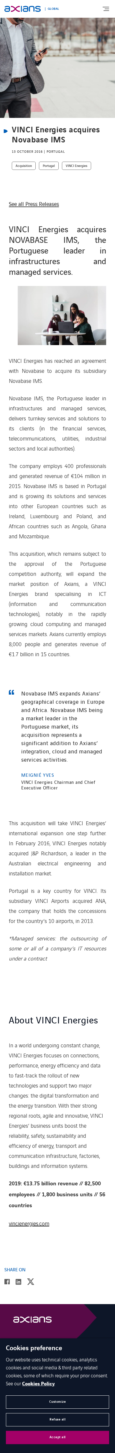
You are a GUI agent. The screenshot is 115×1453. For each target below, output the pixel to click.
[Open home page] (22, 9)
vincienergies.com (29, 1223)
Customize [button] (57, 1402)
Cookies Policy (38, 1384)
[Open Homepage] (32, 1321)
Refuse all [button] (57, 1419)
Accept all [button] (58, 1437)
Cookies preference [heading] (34, 1348)
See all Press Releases (34, 203)
